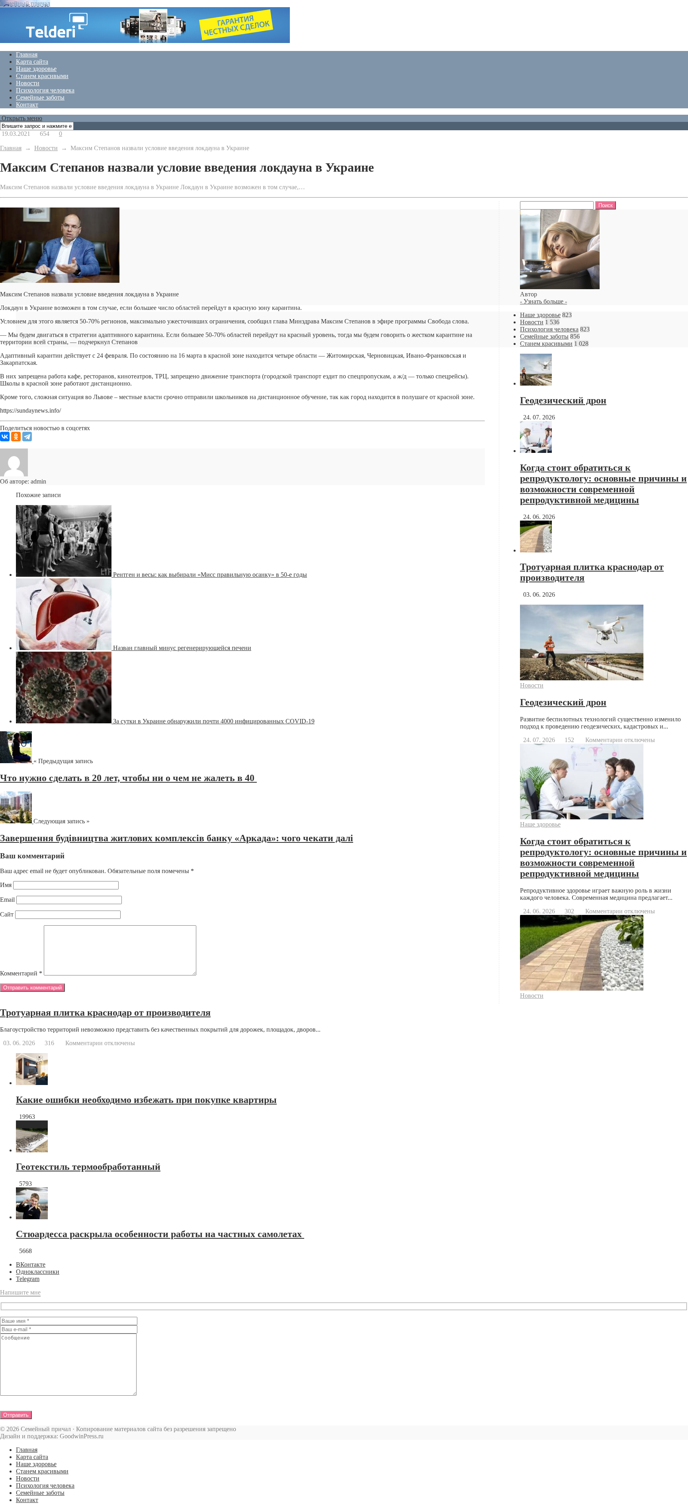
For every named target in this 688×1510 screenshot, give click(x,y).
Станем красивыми (42, 75)
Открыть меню (21, 118)
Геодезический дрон (563, 400)
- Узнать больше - (543, 301)
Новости (27, 83)
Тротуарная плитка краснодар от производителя (105, 1012)
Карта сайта (32, 61)
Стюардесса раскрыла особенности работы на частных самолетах (160, 1234)
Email (7, 899)
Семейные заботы (40, 97)
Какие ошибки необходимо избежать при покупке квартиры (146, 1100)
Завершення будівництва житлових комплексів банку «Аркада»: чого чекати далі (176, 838)
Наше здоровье (36, 68)
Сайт (7, 914)
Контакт (27, 104)
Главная (26, 54)
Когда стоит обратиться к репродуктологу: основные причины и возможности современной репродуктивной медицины (603, 483)
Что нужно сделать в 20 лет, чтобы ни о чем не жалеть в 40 (128, 778)
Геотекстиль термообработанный (88, 1166)
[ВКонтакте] (5, 436)
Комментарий (21, 973)
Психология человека (45, 90)
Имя (6, 884)
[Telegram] (27, 436)
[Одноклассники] (16, 436)
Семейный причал (25, 3)
